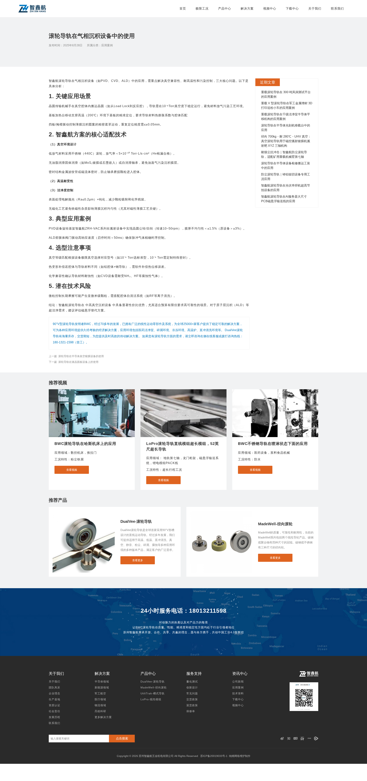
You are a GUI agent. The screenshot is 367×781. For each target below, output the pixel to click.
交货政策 (192, 699)
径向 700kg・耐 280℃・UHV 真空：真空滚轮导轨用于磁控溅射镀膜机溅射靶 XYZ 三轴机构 (286, 141)
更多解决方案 (103, 717)
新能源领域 (102, 687)
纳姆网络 (234, 755)
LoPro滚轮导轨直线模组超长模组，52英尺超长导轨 (182, 446)
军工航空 (100, 693)
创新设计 (192, 687)
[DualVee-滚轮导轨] (84, 512)
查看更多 (137, 560)
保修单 (190, 711)
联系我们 (337, 8)
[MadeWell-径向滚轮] (221, 512)
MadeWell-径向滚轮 (153, 687)
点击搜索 (122, 738)
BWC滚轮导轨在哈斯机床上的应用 (85, 443)
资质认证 (54, 705)
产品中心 (224, 8)
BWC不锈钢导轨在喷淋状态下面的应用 (273, 443)
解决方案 (247, 8)
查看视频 (71, 469)
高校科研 (100, 711)
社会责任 (54, 711)
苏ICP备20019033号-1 (213, 755)
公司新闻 (238, 681)
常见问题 (192, 693)
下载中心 (292, 8)
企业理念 (54, 693)
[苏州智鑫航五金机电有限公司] (32, 8)
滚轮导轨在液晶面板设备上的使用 (78, 361)
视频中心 (269, 8)
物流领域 (100, 705)
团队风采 (54, 687)
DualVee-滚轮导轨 (152, 681)
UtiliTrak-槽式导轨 (152, 693)
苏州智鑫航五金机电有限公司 (156, 755)
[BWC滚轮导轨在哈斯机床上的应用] (92, 413)
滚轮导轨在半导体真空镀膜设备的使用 (81, 356)
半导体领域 (102, 681)
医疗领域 (100, 699)
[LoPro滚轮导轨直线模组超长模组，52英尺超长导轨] (183, 413)
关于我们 (314, 8)
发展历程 (54, 717)
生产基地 (54, 699)
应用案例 (107, 45)
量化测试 (192, 681)
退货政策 (192, 705)
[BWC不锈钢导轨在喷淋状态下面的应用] (275, 413)
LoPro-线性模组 (150, 699)
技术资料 (238, 693)
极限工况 (202, 8)
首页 (182, 8)
